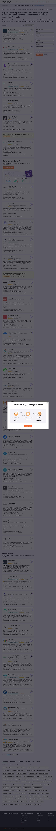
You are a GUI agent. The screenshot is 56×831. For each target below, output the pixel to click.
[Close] (47, 403)
